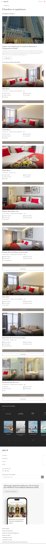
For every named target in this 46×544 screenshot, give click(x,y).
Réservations (4, 458)
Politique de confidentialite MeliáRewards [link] (10, 533)
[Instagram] (5, 471)
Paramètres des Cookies (7, 537)
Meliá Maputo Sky (6, 5)
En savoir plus (7, 58)
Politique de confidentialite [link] (7, 530)
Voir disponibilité (23, 101)
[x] (8, 471)
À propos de (4, 455)
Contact (4, 464)
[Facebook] (3, 471)
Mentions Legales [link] (5, 528)
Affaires (3, 461)
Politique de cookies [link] (6, 535)
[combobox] (42, 1)
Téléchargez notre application (11, 491)
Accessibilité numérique (7, 539)
